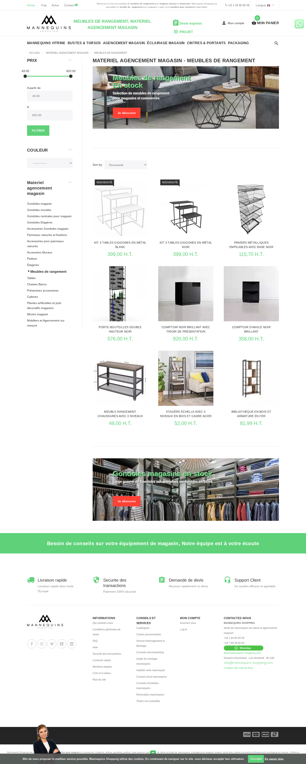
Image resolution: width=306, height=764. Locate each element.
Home (31, 5)
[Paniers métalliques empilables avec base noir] (251, 209)
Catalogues (142, 628)
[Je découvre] (127, 497)
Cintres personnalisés (148, 634)
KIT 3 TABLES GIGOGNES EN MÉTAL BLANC (120, 245)
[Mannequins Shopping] (49, 23)
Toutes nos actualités (148, 701)
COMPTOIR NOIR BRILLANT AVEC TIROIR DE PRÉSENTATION (186, 329)
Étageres (33, 265)
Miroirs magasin (37, 314)
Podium (32, 258)
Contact (69, 5)
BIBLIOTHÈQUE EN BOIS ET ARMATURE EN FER (251, 414)
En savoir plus (274, 758)
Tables (31, 278)
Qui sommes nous (103, 623)
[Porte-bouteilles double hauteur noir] (120, 293)
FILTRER (38, 130)
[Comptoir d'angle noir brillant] (251, 293)
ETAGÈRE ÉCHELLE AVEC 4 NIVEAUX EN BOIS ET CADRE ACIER (185, 414)
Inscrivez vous (188, 623)
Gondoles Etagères (39, 222)
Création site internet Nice (238, 668)
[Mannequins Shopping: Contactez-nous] (249, 663)
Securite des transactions (107, 653)
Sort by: (98, 164)
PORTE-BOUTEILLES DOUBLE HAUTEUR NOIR (120, 329)
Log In (183, 629)
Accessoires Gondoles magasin (47, 228)
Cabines (32, 296)
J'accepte (256, 758)
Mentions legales (102, 666)
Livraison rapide (102, 660)
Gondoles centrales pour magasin (49, 216)
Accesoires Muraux (39, 252)
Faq (43, 5)
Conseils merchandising (150, 652)
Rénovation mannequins (150, 694)
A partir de (34, 88)
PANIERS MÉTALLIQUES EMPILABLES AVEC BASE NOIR (251, 245)
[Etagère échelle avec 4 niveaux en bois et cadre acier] (185, 378)
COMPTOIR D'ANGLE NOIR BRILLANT (251, 329)
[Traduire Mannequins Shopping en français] (268, 5)
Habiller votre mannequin (150, 670)
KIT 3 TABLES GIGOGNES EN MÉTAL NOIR (186, 245)
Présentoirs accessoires (42, 290)
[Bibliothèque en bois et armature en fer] (251, 378)
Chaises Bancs (37, 284)
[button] (243, 648)
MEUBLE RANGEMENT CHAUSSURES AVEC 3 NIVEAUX (120, 414)
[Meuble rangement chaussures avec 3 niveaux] (120, 378)
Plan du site (99, 679)
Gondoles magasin (39, 203)
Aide (95, 647)
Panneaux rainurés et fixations (47, 235)
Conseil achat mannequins (151, 676)
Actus (55, 5)
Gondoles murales (39, 210)
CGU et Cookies (102, 673)
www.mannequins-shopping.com (242, 653)
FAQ (95, 640)
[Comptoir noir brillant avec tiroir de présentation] (185, 293)
